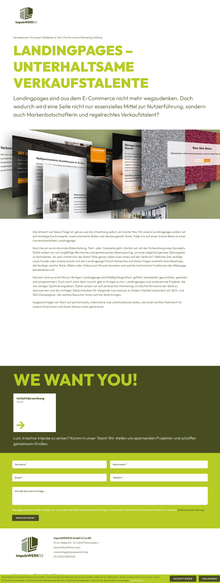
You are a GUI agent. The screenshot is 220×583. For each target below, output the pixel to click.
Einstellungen (136, 580)
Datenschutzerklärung (190, 509)
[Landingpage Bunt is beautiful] (110, 336)
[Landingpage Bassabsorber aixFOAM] (43, 336)
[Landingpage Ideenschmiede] (177, 336)
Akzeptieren (183, 578)
